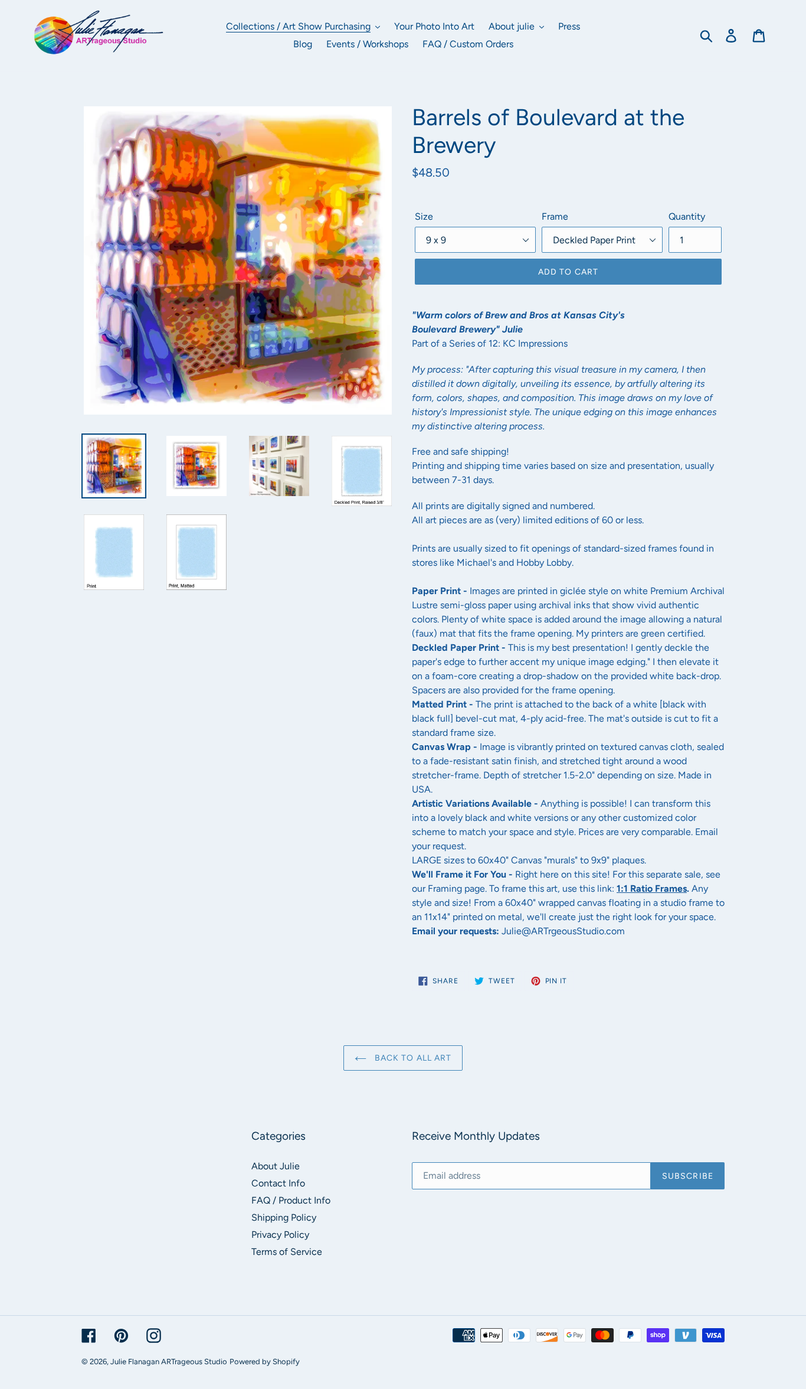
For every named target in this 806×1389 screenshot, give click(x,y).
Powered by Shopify (265, 1361)
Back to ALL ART (412, 1058)
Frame (555, 216)
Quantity (687, 216)
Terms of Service (286, 1251)
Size (424, 216)
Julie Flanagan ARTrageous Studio (168, 1361)
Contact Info (278, 1183)
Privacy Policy (280, 1234)
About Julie (275, 1166)
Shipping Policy (283, 1217)
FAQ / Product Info (290, 1200)
